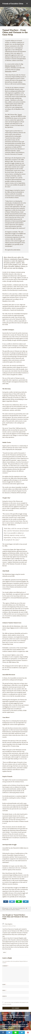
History (3, 909)
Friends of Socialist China (12, 3)
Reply (4, 952)
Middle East (8, 909)
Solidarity (17, 909)
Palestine (13, 909)
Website (4, 996)
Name (4, 984)
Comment (5, 965)
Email (4, 990)
